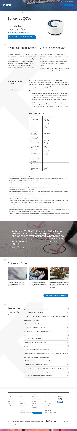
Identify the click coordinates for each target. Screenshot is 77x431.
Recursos (46, 5)
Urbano (21, 396)
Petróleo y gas (23, 403)
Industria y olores (23, 399)
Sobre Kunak (34, 396)
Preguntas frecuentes (49, 408)
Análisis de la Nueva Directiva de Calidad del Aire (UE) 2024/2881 (16, 283)
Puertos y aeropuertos (24, 405)
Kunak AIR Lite (10, 399)
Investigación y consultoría (25, 412)
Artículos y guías (48, 396)
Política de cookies (34, 421)
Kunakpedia (47, 405)
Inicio (16, 5)
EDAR (21, 401)
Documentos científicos (49, 403)
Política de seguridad (36, 403)
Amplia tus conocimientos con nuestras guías (55, 295)
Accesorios (10, 408)
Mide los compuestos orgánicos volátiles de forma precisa (20, 37)
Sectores (27, 5)
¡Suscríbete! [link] (37, 413)
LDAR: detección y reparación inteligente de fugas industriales (37, 283)
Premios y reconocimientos (37, 399)
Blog (62, 1)
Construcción (22, 408)
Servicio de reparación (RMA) (50, 412)
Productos (20, 5)
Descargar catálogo (69, 5)
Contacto (66, 1)
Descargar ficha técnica (14, 89)
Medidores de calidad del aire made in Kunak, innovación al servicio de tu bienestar (59, 284)
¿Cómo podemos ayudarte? (57, 5)
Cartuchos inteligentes (12, 405)
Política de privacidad (26, 421)
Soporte (57, 1)
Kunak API (9, 403)
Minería (21, 410)
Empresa (33, 5)
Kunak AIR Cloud (11, 401)
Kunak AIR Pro (10, 396)
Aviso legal (21, 421)
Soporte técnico (48, 414)
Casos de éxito (40, 5)
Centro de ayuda (48, 410)
